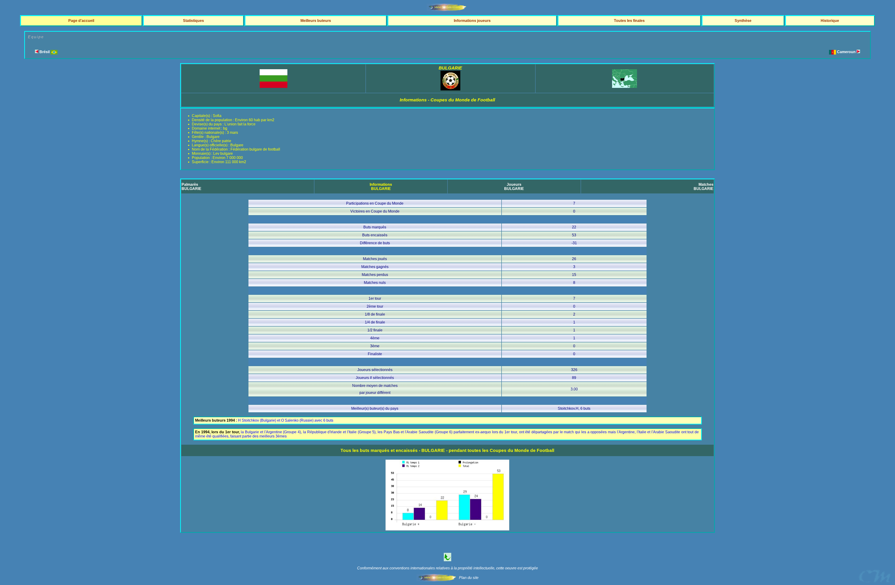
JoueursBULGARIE (514, 186)
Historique (830, 21)
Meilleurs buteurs (315, 21)
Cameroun (847, 52)
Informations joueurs (472, 21)
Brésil (44, 52)
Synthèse (743, 21)
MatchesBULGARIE (703, 186)
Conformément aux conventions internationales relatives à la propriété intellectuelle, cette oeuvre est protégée (447, 568)
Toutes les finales (629, 21)
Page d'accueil (81, 21)
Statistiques (193, 21)
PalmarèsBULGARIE (191, 186)
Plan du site (468, 578)
